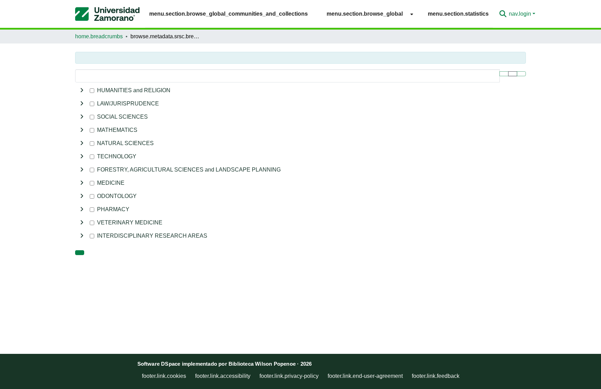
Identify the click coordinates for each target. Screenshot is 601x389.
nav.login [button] (520, 14)
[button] (107, 14)
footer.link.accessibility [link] (222, 376)
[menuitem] (367, 13)
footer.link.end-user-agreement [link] (365, 376)
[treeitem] (300, 103)
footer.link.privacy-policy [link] (289, 376)
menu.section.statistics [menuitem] (458, 14)
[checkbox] (92, 90)
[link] (79, 252)
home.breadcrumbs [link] (99, 36)
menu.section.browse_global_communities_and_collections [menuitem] (228, 14)
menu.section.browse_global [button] (365, 14)
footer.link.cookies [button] (164, 376)
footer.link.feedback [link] (435, 376)
